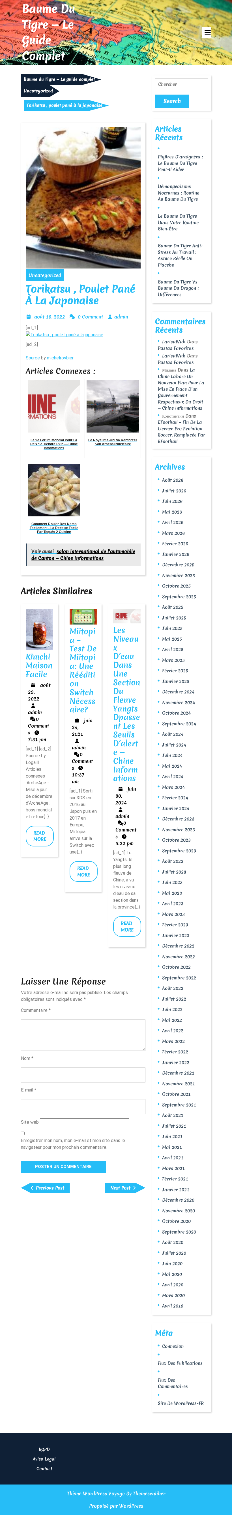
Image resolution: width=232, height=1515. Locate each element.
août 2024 (172, 734)
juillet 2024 (174, 745)
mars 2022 (173, 1041)
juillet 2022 (174, 999)
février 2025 (175, 670)
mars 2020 (173, 1295)
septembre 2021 (179, 1105)
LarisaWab (174, 342)
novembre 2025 (178, 575)
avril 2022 (172, 1030)
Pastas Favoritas (176, 348)
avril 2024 (172, 776)
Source (33, 358)
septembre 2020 (179, 1232)
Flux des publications (180, 1363)
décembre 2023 (178, 819)
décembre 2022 (178, 946)
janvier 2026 (175, 554)
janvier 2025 (175, 681)
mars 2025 (173, 660)
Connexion (173, 1346)
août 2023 (172, 861)
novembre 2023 (178, 829)
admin (121, 316)
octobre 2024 (176, 713)
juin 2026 (172, 501)
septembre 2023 (179, 851)
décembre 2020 (178, 1200)
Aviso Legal (44, 1459)
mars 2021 (173, 1168)
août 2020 (172, 1242)
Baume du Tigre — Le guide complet (48, 32)
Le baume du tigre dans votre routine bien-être (178, 222)
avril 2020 (172, 1285)
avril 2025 (172, 649)
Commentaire (36, 1010)
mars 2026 (173, 533)
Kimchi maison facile (39, 666)
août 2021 (172, 1115)
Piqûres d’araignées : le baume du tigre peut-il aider (180, 163)
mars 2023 (173, 914)
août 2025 (172, 607)
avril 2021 (172, 1157)
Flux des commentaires (173, 1383)
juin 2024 (172, 755)
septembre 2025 (179, 596)
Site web (30, 1122)
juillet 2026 (174, 491)
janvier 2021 (175, 1189)
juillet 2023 (174, 872)
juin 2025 (172, 628)
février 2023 (175, 925)
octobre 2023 (176, 840)
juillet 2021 (174, 1126)
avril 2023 (172, 903)
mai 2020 (172, 1274)
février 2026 (175, 543)
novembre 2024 (178, 702)
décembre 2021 (178, 1073)
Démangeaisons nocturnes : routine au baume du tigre (178, 192)
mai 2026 (172, 512)
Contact (44, 1469)
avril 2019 (172, 1306)
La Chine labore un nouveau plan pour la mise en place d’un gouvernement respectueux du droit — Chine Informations (181, 389)
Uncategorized (38, 91)
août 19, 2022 (49, 316)
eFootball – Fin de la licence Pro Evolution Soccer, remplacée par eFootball (181, 431)
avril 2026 (172, 522)
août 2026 (172, 480)
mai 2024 (172, 766)
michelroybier (60, 358)
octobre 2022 (176, 967)
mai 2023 (172, 893)
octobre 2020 (176, 1221)
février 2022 (175, 1052)
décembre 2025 (178, 565)
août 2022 (172, 988)
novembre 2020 (178, 1211)
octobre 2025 (176, 586)
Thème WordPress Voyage (96, 1493)
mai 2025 (172, 639)
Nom (27, 1058)
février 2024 (175, 797)
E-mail (28, 1090)
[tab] (206, 32)
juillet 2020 (174, 1253)
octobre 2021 (176, 1094)
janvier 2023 (175, 935)
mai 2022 (172, 1020)
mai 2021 (172, 1147)
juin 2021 (172, 1136)
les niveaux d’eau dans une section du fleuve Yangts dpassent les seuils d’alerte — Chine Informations (126, 704)
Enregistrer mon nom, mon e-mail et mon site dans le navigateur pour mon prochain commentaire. (73, 1144)
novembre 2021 (178, 1083)
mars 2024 (173, 787)
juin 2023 (172, 882)
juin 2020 (172, 1263)
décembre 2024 (178, 692)
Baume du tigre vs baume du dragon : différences (178, 288)
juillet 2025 (174, 618)
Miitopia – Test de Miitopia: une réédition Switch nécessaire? (83, 670)
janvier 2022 (175, 1062)
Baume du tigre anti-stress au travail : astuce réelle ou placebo (180, 255)
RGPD (44, 1449)
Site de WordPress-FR (181, 1403)
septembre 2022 (179, 978)
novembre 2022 (178, 956)
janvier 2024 (175, 808)
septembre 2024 (179, 724)
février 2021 (175, 1179)
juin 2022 (172, 1009)
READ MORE (43, 838)
